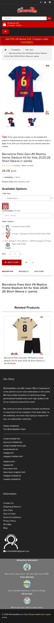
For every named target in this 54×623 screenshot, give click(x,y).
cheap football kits (11, 438)
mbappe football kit (12, 475)
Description (7, 271)
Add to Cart (13, 262)
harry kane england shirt (14, 472)
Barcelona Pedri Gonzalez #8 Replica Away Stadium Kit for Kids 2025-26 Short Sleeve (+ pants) (24, 361)
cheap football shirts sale (14, 445)
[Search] (49, 18)
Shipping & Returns (12, 506)
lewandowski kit (10, 449)
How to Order (9, 513)
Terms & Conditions (12, 517)
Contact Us (8, 503)
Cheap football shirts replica (39, 614)
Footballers (15, 50)
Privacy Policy (9, 521)
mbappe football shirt (13, 456)
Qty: (4, 254)
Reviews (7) (24, 271)
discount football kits (12, 442)
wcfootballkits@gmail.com (17, 551)
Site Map (7, 524)
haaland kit (8, 465)
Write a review (27, 165)
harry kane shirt (10, 468)
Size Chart (39, 271)
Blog (5, 528)
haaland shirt (9, 461)
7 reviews (16, 165)
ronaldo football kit (11, 479)
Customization (7, 211)
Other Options (8, 221)
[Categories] (5, 31)
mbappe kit (8, 453)
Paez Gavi (29, 50)
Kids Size (6, 193)
